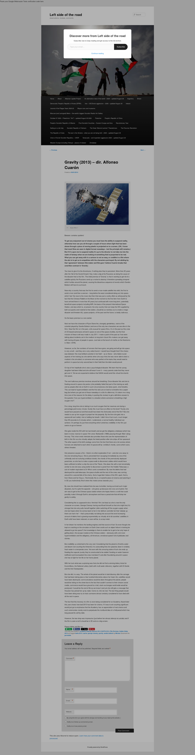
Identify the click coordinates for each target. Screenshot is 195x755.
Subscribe (121, 46)
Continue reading (97, 53)
